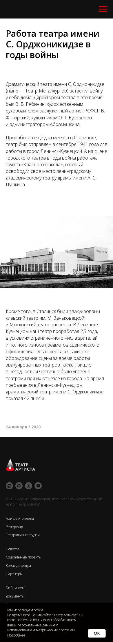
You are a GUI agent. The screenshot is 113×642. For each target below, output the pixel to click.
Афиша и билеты (20, 518)
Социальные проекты (23, 557)
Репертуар (14, 526)
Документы (15, 596)
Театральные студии (23, 534)
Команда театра (18, 565)
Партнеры (14, 573)
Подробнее (16, 635)
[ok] (28, 485)
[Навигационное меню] (103, 9)
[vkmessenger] (9, 485)
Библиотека (15, 587)
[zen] (38, 485)
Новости (12, 549)
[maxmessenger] (19, 485)
